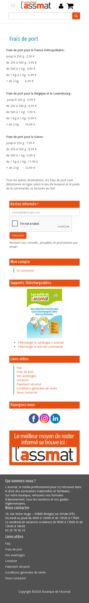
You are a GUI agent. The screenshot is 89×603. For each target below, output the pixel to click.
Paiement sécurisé (29, 384)
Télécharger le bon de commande (40, 347)
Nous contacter (27, 392)
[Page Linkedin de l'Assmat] (55, 418)
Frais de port (25, 372)
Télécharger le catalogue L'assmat (41, 342)
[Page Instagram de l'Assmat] (44, 418)
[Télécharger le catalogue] (44, 313)
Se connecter (25, 270)
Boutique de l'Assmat (56, 592)
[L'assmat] (44, 447)
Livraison (23, 380)
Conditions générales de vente (37, 388)
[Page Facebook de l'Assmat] (34, 418)
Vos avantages (26, 376)
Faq (19, 368)
